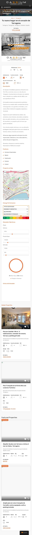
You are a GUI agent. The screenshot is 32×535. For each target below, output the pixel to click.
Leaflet (15, 199)
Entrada (5, 245)
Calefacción (8, 158)
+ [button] (5, 172)
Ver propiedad (16, 437)
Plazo (4, 225)
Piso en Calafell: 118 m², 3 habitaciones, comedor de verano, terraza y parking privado (14, 334)
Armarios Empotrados (10, 152)
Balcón (6, 155)
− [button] (5, 175)
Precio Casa (6, 236)
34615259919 (7, 7)
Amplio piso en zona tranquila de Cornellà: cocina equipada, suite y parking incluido (14, 505)
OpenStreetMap (21, 199)
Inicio (12, 18)
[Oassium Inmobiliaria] (16, 4)
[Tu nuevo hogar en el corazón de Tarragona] (16, 183)
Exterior (7, 161)
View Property (16, 324)
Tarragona (18, 18)
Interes (5, 228)
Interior (6, 164)
